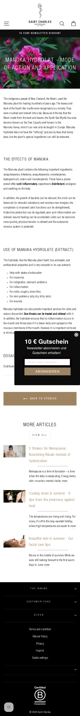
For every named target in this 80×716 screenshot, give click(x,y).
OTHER (39, 615)
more (64, 481)
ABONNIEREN (47, 371)
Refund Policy (40, 636)
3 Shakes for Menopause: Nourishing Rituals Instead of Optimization (49, 455)
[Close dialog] (76, 335)
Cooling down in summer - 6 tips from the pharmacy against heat (52, 500)
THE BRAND (38, 589)
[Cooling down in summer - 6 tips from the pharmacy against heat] (14, 496)
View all (40, 435)
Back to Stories (43, 399)
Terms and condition (40, 629)
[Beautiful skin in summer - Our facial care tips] (14, 541)
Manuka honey (11, 127)
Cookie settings (40, 658)
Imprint (40, 651)
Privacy (40, 644)
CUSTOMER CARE (39, 602)
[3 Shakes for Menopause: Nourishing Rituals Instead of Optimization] (14, 451)
